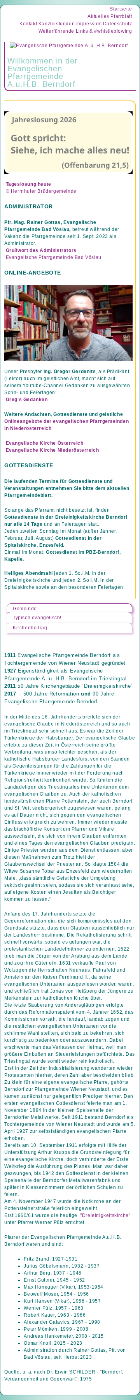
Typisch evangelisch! (37, 617)
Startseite (121, 9)
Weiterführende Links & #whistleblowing (85, 31)
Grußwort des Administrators (41, 250)
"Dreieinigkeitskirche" (105, 1215)
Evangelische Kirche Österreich (45, 443)
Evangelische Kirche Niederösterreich (52, 450)
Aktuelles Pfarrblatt (110, 16)
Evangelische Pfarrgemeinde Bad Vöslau (54, 257)
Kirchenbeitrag (30, 627)
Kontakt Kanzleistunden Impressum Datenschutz (75, 23)
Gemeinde (25, 608)
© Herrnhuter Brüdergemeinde (41, 191)
